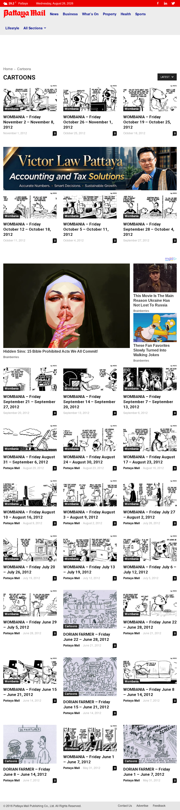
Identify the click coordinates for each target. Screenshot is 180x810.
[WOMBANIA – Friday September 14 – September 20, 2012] (90, 378)
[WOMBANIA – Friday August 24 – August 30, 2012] (90, 438)
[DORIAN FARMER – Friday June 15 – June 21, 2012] (90, 676)
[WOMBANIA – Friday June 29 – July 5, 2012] (30, 603)
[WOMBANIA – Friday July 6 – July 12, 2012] (150, 548)
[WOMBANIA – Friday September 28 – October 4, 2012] (150, 205)
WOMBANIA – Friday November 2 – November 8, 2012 (28, 122)
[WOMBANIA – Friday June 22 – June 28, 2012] (150, 603)
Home (8, 68)
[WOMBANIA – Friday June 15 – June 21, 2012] (30, 670)
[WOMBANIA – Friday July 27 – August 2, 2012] (150, 493)
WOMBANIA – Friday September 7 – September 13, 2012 (148, 401)
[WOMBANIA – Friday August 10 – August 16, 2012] (30, 493)
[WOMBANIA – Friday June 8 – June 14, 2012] (150, 670)
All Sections (33, 28)
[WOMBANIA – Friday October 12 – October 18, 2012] (30, 205)
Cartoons (71, 626)
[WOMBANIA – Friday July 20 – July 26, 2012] (30, 548)
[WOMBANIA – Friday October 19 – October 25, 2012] (150, 98)
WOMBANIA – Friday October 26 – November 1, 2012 (87, 122)
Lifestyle (12, 28)
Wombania (12, 109)
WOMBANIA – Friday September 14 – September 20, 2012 (89, 401)
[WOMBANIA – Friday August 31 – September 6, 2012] (30, 438)
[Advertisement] (90, 48)
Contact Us (125, 805)
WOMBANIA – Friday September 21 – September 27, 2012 (29, 401)
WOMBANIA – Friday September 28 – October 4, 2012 (148, 229)
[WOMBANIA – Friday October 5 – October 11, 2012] (90, 205)
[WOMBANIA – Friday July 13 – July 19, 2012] (90, 548)
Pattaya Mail (11, 468)
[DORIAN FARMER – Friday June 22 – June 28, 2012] (90, 609)
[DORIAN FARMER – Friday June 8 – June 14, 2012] (30, 744)
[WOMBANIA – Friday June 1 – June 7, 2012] (90, 738)
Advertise (142, 805)
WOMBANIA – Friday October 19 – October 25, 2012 (147, 122)
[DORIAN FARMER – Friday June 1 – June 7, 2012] (150, 744)
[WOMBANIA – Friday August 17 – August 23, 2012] (150, 438)
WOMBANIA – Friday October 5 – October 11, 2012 (86, 229)
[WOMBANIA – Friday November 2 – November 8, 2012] (30, 98)
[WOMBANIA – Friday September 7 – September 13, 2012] (150, 378)
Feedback (159, 805)
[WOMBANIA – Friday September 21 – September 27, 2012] (30, 378)
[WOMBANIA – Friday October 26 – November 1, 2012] (90, 98)
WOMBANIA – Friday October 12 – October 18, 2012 (27, 229)
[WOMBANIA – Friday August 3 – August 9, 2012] (90, 493)
